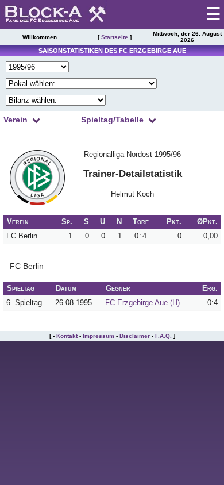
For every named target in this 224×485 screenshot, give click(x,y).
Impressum (98, 336)
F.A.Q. (163, 336)
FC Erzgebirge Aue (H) (142, 302)
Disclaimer (134, 336)
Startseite (114, 37)
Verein (15, 119)
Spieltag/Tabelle (112, 119)
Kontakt (67, 336)
